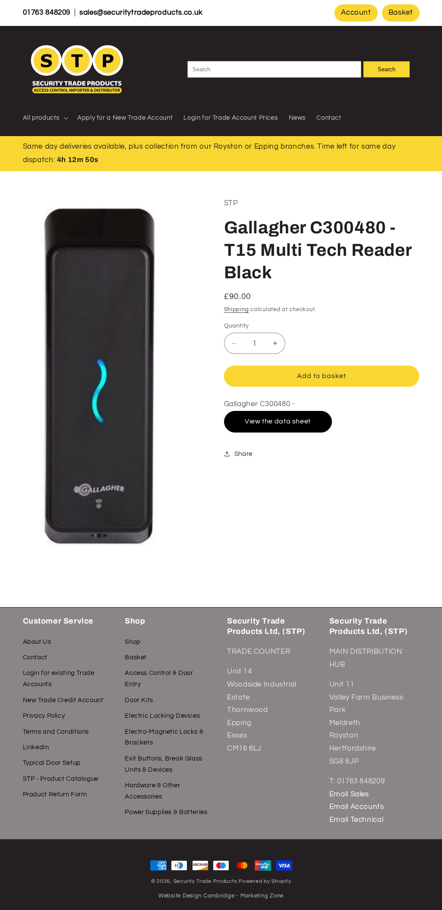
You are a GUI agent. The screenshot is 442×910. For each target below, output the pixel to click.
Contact (35, 657)
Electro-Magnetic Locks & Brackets (164, 737)
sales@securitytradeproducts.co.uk (141, 12)
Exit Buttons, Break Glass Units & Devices (163, 764)
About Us (37, 642)
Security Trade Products (206, 881)
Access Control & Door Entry (159, 678)
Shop (133, 642)
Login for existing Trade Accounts (59, 678)
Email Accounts (356, 807)
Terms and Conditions (56, 732)
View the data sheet (278, 421)
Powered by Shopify (265, 881)
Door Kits (139, 700)
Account (356, 12)
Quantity (236, 326)
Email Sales (349, 794)
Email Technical (356, 820)
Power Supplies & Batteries (166, 812)
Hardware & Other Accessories (152, 791)
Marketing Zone (262, 896)
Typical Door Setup (52, 763)
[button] (44, 117)
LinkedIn (36, 747)
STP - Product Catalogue (61, 779)
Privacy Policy (44, 716)
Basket (400, 12)
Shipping (236, 309)
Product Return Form (55, 794)
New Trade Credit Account (63, 700)
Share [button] (243, 454)
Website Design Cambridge (196, 896)
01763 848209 (47, 12)
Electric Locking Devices (162, 716)
